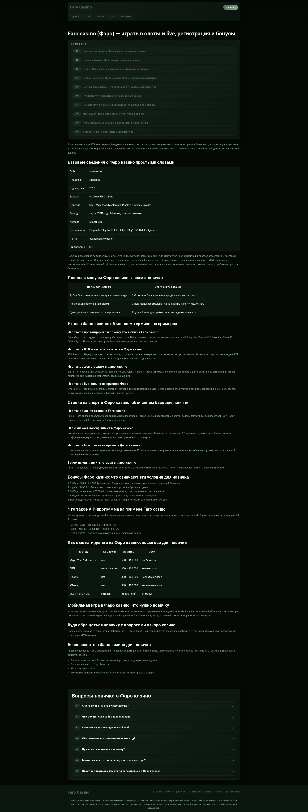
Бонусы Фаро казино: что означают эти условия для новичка (119, 87)
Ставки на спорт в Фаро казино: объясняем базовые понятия (119, 78)
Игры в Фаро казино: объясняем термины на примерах (115, 69)
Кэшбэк (100, 16)
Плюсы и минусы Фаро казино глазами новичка (111, 60)
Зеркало (230, 7)
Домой (75, 16)
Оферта (207, 792)
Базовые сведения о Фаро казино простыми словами (115, 51)
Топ (112, 16)
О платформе (195, 792)
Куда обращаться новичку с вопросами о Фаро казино (115, 122)
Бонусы (159, 792)
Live (88, 16)
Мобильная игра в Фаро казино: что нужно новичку (113, 113)
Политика (218, 792)
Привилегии (181, 792)
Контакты (126, 16)
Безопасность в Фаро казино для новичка (108, 131)
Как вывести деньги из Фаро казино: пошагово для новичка (119, 104)
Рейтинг (169, 792)
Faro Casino (81, 7)
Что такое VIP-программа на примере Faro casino (112, 95)
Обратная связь (232, 792)
